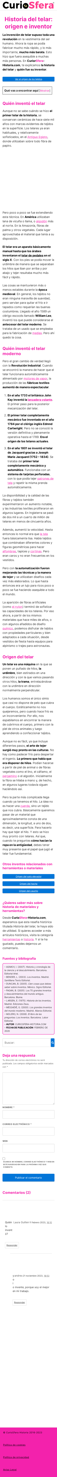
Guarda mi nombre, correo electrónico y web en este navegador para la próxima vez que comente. (28, 1164)
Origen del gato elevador (28, 876)
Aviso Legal (10, 1469)
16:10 (49, 1222)
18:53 (46, 1275)
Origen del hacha (28, 883)
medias (37, 333)
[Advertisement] (28, 180)
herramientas (11, 939)
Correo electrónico (17, 1124)
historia (29, 939)
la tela (44, 534)
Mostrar (44, 90)
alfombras (9, 551)
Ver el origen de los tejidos (28, 79)
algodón (41, 221)
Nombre (9, 1107)
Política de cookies (14, 1444)
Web (5, 1141)
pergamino (10, 776)
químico (8, 628)
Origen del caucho (28, 890)
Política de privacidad (16, 1457)
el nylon (17, 606)
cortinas (35, 551)
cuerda (25, 806)
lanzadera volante (40, 399)
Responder (11, 1245)
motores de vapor (35, 378)
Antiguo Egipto (37, 137)
